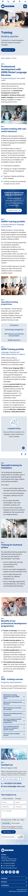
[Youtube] (10, 872)
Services (8, 58)
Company (18, 798)
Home (2, 58)
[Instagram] (17, 872)
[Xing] (6, 872)
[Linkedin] (2, 872)
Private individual (7, 798)
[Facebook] (13, 872)
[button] (25, 1)
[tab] (14, 325)
